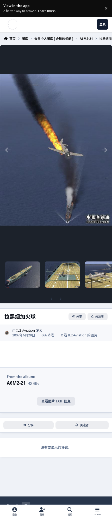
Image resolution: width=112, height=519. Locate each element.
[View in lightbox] (56, 150)
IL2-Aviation (25, 330)
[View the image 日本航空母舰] (22, 274)
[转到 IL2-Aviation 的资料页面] (7, 333)
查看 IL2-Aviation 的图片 (78, 335)
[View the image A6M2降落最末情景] (62, 274)
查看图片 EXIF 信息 (56, 401)
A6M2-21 (16, 383)
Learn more (9, 8)
